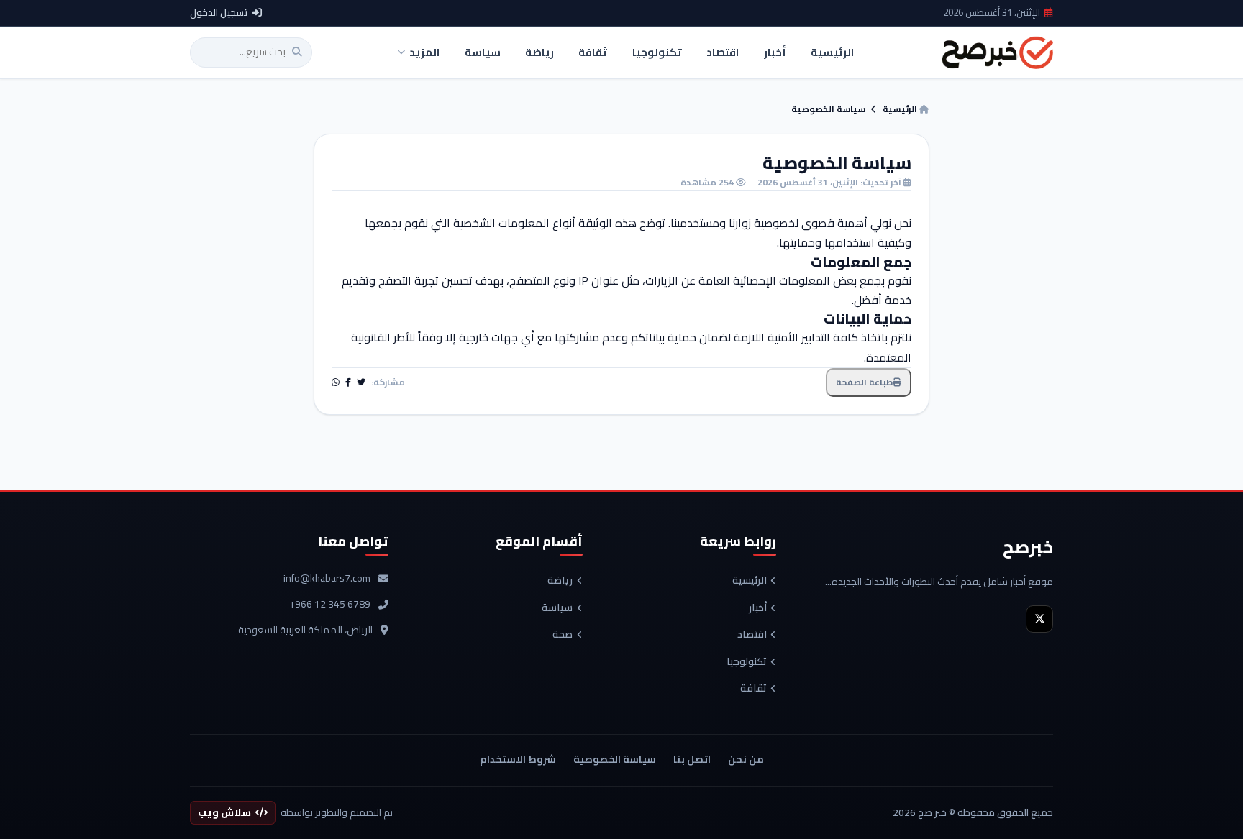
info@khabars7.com (326, 578)
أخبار (758, 608)
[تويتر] (361, 382)
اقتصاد (752, 634)
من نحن (746, 759)
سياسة (557, 608)
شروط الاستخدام (518, 759)
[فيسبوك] (348, 382)
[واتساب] (336, 382)
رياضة (560, 581)
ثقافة (753, 688)
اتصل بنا (692, 759)
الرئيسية (901, 109)
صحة (562, 634)
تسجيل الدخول (219, 13)
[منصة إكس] (1039, 619)
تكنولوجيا (747, 662)
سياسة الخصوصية (614, 759)
